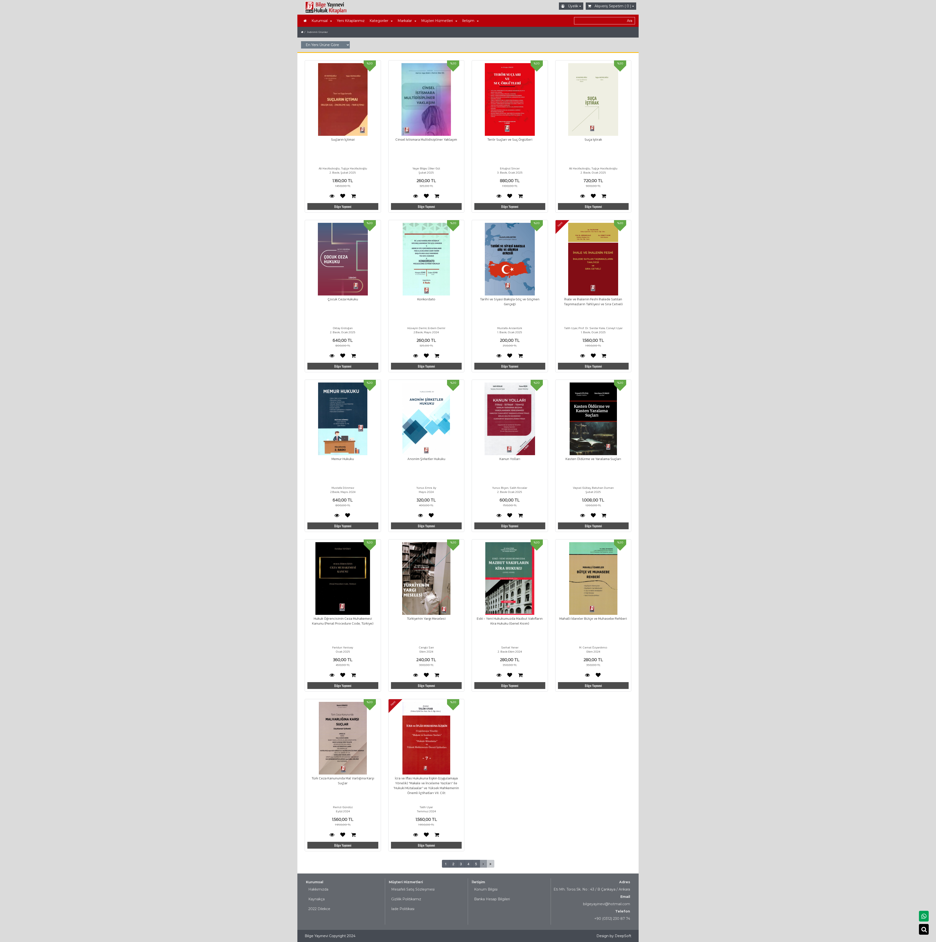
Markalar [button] (405, 21)
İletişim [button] (468, 21)
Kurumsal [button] (320, 21)
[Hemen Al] (353, 196)
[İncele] (342, 99)
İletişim (478, 882)
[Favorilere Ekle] (343, 196)
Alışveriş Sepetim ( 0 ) (613, 6)
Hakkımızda (318, 889)
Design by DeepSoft (613, 936)
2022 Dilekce (319, 909)
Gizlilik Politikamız (406, 899)
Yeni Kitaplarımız (351, 21)
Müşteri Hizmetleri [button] (437, 21)
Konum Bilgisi (485, 889)
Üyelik (573, 6)
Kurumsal (314, 882)
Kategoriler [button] (379, 21)
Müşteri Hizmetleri (406, 882)
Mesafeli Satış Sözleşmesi (413, 889)
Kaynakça (316, 899)
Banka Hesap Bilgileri (492, 899)
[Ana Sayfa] (305, 21)
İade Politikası (402, 909)
